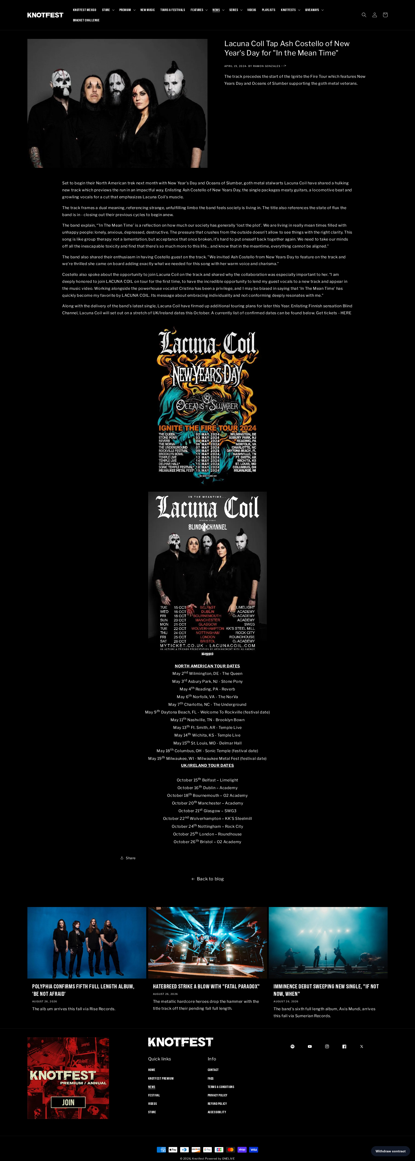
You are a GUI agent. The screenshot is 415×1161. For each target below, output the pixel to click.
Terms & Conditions (221, 1086)
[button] (107, 10)
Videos (152, 1104)
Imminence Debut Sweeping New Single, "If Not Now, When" (326, 990)
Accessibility (217, 1112)
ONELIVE (228, 1158)
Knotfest (198, 1158)
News (151, 1086)
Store (152, 1112)
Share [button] (131, 858)
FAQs (211, 1078)
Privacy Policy (217, 1095)
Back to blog (210, 878)
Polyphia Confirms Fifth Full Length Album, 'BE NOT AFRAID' (83, 990)
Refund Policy (217, 1104)
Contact (213, 1070)
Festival (154, 1095)
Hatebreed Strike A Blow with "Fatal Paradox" (206, 986)
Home (151, 1070)
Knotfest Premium (161, 1078)
